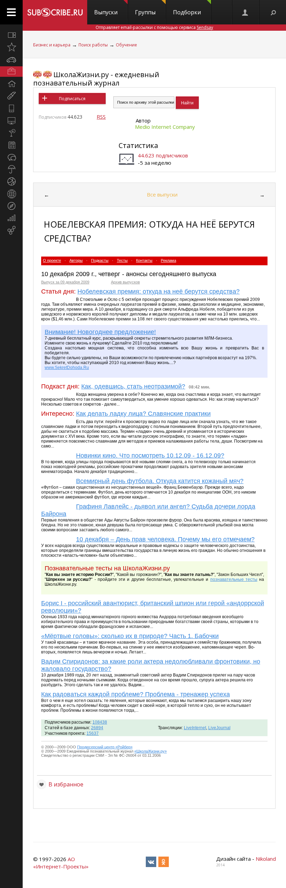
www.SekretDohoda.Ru (67, 367)
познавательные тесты (233, 579)
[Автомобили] (11, 59)
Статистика (138, 145)
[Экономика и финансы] (11, 218)
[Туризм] (11, 206)
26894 (97, 727)
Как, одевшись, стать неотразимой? (133, 386)
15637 (92, 733)
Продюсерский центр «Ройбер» (105, 747)
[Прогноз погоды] (11, 169)
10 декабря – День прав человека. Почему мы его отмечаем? (165, 539)
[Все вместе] (11, 35)
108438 (99, 722)
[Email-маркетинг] (11, 230)
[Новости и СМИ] (11, 145)
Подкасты (99, 260)
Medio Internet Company (165, 126)
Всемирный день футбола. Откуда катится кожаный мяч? (159, 481)
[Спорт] (11, 181)
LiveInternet (195, 727)
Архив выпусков (125, 282)
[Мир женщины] (11, 96)
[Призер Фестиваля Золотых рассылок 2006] (47, 74)
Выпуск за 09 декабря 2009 (65, 282)
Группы (145, 12)
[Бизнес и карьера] (11, 71)
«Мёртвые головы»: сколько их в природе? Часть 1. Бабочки (130, 635)
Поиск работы (93, 45)
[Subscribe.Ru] (55, 12)
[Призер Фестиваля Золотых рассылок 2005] (37, 74)
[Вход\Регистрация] (245, 12)
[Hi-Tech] (11, 108)
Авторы (76, 260)
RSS (101, 116)
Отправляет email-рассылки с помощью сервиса (154, 27)
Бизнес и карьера (51, 45)
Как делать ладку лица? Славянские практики (143, 413)
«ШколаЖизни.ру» (150, 751)
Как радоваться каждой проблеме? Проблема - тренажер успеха (135, 694)
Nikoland (266, 858)
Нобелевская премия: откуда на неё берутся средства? (158, 291)
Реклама (168, 260)
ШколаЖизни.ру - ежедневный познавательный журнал (96, 79)
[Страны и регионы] (11, 193)
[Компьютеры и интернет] (11, 120)
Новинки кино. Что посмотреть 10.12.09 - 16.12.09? (150, 455)
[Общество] (11, 157)
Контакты (144, 260)
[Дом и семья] (11, 84)
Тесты (122, 260)
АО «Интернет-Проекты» (61, 863)
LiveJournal (219, 727)
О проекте (52, 260)
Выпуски (106, 12)
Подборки (187, 12)
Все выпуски (162, 194)
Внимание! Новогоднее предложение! (100, 331)
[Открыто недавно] (11, 47)
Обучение (126, 45)
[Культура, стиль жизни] (11, 132)
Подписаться (72, 99)
